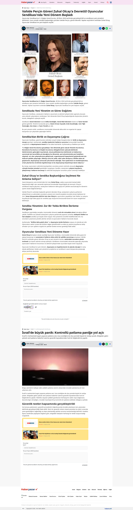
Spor (89, 489)
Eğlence (105, 489)
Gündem (84, 489)
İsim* (24, 280)
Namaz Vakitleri (43, 496)
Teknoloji (99, 489)
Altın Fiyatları (70, 496)
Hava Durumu (52, 496)
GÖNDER (84, 301)
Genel (32, 329)
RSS (23, 508)
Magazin (33, 8)
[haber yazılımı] (108, 508)
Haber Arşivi (79, 496)
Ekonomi (94, 489)
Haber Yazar (26, 8)
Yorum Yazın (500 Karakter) (31, 286)
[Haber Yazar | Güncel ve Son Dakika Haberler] (29, 489)
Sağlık (110, 489)
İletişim (85, 496)
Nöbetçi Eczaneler (33, 496)
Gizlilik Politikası (93, 496)
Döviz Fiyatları (61, 496)
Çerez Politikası (103, 496)
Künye (110, 496)
